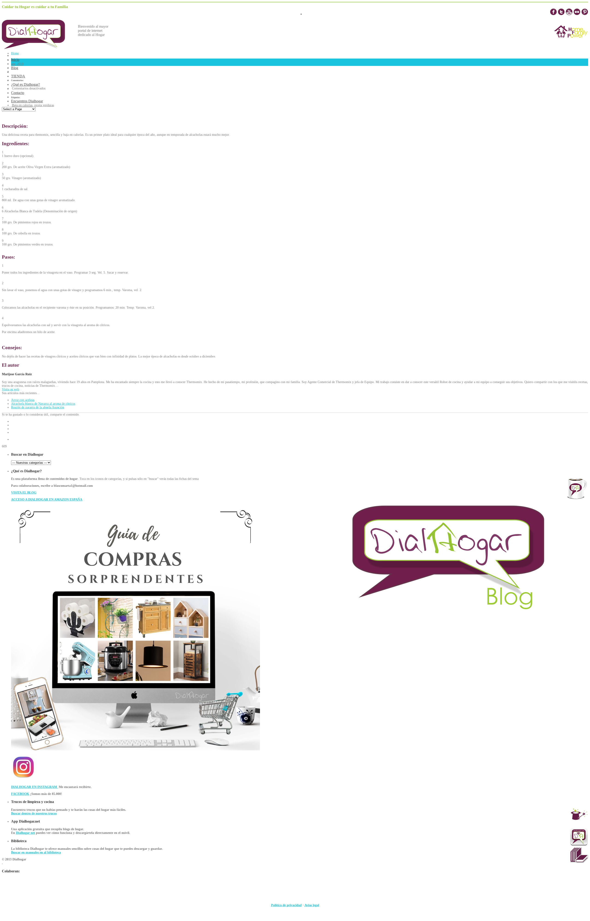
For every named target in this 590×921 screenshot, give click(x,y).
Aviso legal (311, 905)
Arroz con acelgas (22, 400)
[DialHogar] (37, 48)
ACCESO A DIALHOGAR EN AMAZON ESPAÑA (46, 499)
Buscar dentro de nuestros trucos (34, 813)
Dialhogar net (25, 833)
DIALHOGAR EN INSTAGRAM (34, 787)
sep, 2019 (17, 64)
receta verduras (44, 105)
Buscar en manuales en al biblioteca (36, 852)
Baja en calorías (22, 105)
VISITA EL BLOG (23, 492)
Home (15, 53)
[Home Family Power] (571, 42)
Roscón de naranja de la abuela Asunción (37, 407)
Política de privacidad (286, 905)
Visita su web (10, 389)
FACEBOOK (20, 794)
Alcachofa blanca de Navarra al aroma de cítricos (43, 403)
